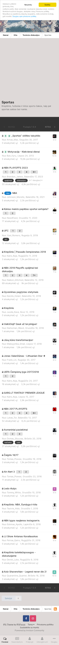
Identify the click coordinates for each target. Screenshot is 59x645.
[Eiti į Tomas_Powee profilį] (54, 455)
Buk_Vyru (11, 155)
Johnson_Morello (15, 197)
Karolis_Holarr (14, 296)
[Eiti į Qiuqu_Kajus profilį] (54, 471)
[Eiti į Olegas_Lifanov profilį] (54, 230)
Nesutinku (28, 4)
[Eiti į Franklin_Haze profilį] (54, 324)
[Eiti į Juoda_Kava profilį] (54, 308)
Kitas (48, 127)
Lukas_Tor (12, 417)
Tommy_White (14, 492)
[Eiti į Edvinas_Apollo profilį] (54, 521)
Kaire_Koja (12, 255)
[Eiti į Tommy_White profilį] (54, 489)
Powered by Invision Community (29, 630)
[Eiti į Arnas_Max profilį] (54, 136)
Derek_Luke (13, 559)
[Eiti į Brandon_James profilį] (54, 168)
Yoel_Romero (13, 235)
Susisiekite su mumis (29, 627)
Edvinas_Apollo (14, 524)
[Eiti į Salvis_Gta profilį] (54, 252)
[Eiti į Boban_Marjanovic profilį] (54, 409)
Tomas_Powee (14, 459)
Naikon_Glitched (15, 280)
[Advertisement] (29, 70)
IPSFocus (21, 624)
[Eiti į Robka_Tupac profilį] (54, 505)
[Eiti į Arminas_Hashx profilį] (54, 572)
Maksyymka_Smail (16, 344)
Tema (30, 624)
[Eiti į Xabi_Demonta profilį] (54, 372)
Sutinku (47, 4)
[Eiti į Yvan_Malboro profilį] (54, 393)
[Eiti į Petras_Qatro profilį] (54, 537)
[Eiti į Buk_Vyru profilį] (54, 152)
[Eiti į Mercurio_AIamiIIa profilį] (54, 193)
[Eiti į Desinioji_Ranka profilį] (54, 356)
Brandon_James (15, 176)
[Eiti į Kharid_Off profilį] (54, 430)
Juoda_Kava (13, 312)
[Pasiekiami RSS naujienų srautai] (55, 609)
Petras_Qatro (13, 540)
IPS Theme (8, 624)
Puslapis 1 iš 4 (30, 127)
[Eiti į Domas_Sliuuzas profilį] (54, 340)
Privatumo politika (45, 624)
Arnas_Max (12, 139)
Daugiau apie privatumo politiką (24, 16)
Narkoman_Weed (15, 328)
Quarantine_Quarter (17, 575)
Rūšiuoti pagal (47, 121)
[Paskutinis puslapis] (54, 126)
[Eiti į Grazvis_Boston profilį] (54, 268)
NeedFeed (12, 218)
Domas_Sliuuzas (15, 438)
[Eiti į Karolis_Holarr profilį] (54, 292)
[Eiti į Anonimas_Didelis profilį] (54, 209)
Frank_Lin (12, 360)
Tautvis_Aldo (13, 508)
